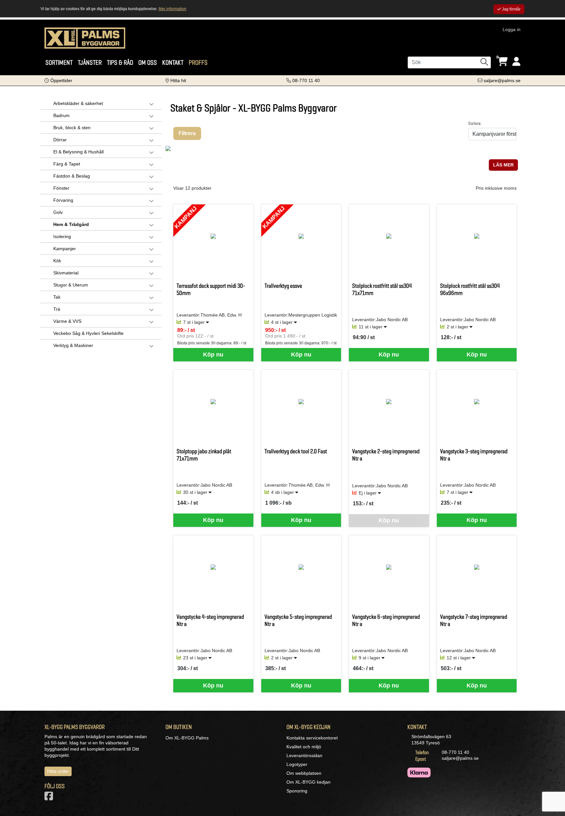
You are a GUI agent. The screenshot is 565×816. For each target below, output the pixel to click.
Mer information (172, 9)
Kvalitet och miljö (303, 746)
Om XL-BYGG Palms (187, 737)
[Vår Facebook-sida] (50, 798)
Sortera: (474, 123)
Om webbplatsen (303, 773)
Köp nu (213, 354)
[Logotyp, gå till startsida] (84, 37)
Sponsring (296, 790)
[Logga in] (516, 62)
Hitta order (58, 771)
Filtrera (187, 133)
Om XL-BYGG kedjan (308, 782)
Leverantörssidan (304, 755)
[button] (58, 80)
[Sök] (484, 61)
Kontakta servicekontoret (312, 737)
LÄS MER (503, 164)
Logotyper (296, 764)
